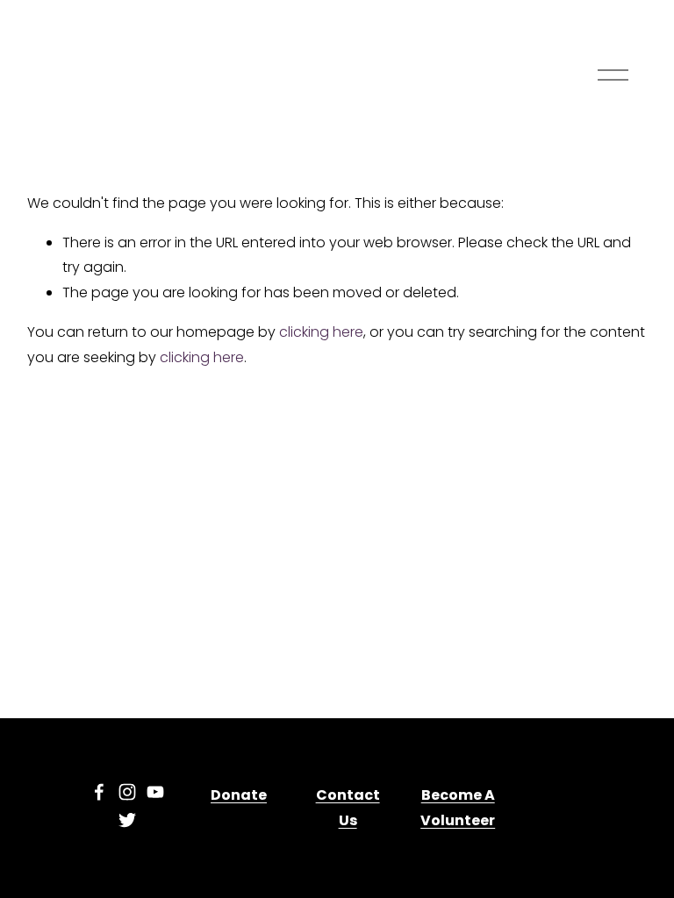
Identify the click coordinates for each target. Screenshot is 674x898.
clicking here (321, 332)
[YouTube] (155, 792)
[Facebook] (99, 792)
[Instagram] (127, 792)
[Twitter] (127, 820)
